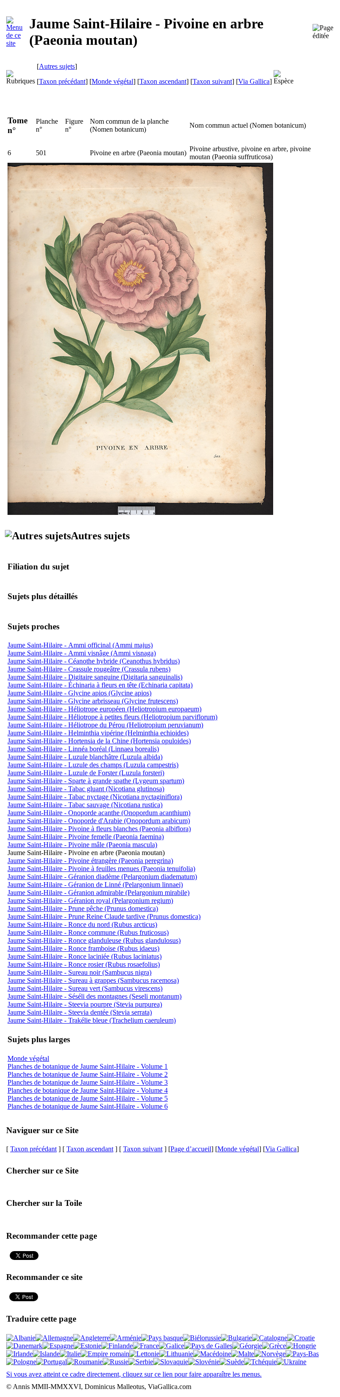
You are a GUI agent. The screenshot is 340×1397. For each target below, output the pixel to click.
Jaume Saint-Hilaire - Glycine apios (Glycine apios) (79, 693)
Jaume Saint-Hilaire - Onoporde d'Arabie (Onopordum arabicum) (99, 820)
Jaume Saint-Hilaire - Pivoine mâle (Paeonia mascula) (82, 844)
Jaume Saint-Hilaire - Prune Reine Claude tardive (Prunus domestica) (104, 916)
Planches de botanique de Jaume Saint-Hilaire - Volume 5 (88, 1098)
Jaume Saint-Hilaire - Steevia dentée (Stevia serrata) (80, 1012)
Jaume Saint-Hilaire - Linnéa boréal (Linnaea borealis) (83, 749)
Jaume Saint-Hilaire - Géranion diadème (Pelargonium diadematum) (102, 876)
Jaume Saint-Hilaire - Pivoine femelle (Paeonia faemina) (86, 836)
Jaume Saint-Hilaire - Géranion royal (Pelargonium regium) (90, 900)
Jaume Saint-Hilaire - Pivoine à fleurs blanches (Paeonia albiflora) (99, 828)
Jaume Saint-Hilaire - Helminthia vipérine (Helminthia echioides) (98, 733)
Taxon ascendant (162, 81)
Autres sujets (57, 66)
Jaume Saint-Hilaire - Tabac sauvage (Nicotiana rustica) (85, 804)
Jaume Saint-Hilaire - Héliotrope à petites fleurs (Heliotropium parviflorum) (112, 717)
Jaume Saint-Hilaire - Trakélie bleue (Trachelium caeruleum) (92, 1020)
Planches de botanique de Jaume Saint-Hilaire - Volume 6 (88, 1106)
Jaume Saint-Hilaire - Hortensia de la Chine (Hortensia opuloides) (99, 741)
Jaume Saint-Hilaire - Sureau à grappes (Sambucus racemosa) (93, 980)
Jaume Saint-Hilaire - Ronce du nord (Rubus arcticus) (82, 924)
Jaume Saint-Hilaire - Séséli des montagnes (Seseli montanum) (95, 996)
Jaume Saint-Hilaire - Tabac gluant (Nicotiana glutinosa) (86, 789)
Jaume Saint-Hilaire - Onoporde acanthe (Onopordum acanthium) (99, 812)
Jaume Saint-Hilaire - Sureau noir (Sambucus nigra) (79, 972)
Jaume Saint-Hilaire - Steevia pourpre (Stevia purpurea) (85, 1004)
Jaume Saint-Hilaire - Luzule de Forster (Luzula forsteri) (86, 773)
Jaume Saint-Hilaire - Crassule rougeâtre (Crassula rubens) (89, 669)
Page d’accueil (190, 1149)
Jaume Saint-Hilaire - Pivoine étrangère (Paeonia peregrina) (90, 860)
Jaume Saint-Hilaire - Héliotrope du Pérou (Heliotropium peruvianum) (105, 725)
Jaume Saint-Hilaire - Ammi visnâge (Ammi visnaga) (82, 653)
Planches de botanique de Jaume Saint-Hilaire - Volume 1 (88, 1066)
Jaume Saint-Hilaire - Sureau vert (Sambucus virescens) (85, 988)
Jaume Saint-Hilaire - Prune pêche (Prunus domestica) (83, 908)
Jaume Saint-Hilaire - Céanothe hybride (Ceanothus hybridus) (94, 661)
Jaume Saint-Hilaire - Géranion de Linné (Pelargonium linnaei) (95, 884)
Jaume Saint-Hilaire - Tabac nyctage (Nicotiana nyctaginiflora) (95, 797)
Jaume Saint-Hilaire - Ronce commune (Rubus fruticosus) (88, 932)
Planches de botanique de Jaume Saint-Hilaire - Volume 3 (88, 1082)
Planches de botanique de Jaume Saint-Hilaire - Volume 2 (88, 1074)
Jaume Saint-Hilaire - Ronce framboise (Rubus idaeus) (83, 948)
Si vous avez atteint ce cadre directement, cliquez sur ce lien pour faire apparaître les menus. (134, 1374)
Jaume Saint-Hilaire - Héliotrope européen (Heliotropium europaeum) (104, 709)
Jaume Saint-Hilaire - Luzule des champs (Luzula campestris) (93, 765)
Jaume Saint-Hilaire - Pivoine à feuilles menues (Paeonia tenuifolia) (101, 868)
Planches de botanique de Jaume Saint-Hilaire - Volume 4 (88, 1090)
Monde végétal (112, 81)
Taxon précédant (62, 81)
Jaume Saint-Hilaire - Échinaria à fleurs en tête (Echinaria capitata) (100, 685)
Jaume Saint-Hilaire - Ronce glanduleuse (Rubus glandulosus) (94, 940)
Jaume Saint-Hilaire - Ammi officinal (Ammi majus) (80, 645)
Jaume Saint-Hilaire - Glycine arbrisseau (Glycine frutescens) (93, 701)
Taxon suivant (212, 81)
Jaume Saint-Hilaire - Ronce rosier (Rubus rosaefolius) (84, 964)
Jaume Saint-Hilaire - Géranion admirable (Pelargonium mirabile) (98, 892)
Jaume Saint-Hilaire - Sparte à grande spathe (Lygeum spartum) (96, 781)
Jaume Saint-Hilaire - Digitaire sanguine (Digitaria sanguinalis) (95, 677)
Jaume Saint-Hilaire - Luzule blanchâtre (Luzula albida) (85, 757)
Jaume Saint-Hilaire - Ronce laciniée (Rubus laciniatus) (85, 956)
